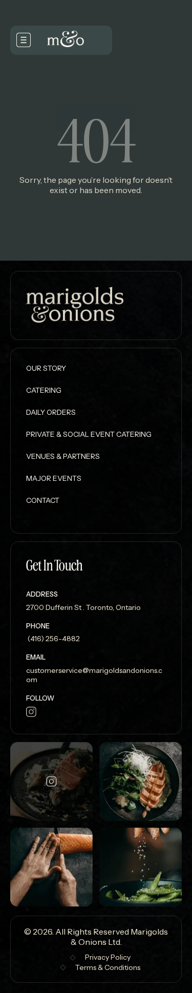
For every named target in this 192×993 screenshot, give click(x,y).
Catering (43, 390)
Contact (42, 500)
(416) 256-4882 (53, 638)
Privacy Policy (108, 957)
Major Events (53, 478)
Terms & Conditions (107, 967)
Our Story (46, 368)
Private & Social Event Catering (89, 434)
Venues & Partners (63, 456)
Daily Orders (51, 412)
